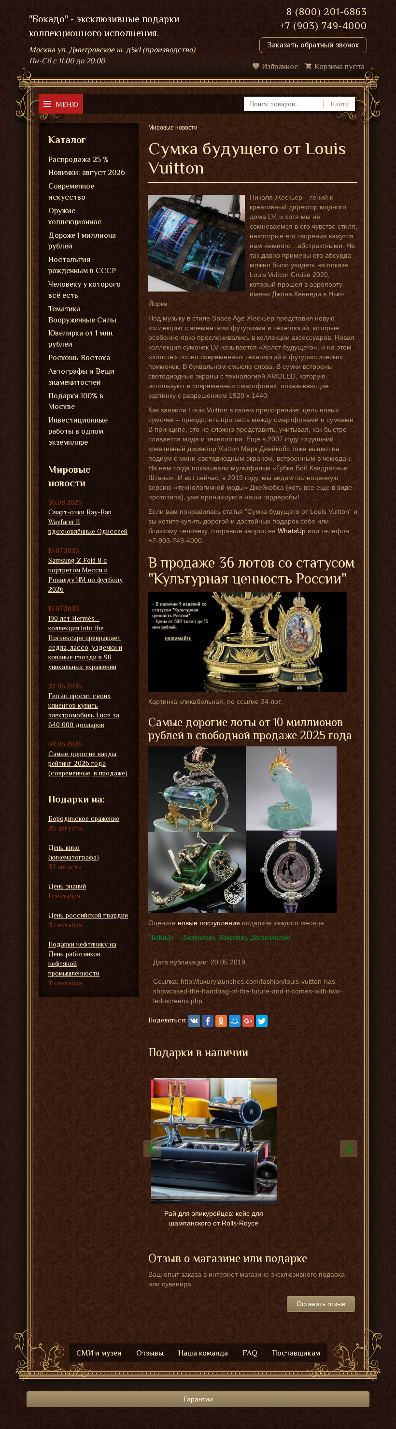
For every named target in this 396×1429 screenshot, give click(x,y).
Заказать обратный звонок (313, 45)
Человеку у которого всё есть (84, 290)
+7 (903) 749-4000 (323, 25)
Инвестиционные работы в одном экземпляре (78, 431)
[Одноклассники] (221, 1021)
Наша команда (203, 1353)
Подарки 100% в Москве (75, 401)
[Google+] (248, 1021)
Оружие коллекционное (74, 216)
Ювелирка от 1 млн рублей (80, 339)
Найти (339, 104)
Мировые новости (69, 476)
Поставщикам (296, 1353)
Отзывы (150, 1353)
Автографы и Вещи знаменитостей (81, 377)
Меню (67, 104)
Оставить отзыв (321, 1304)
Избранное (280, 66)
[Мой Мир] (234, 1021)
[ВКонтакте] (194, 1021)
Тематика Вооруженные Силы (82, 314)
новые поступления (209, 923)
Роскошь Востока (79, 357)
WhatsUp (292, 531)
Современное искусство (71, 192)
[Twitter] (262, 1021)
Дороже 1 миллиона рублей (82, 241)
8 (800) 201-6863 (326, 11)
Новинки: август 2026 (86, 172)
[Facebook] (207, 1021)
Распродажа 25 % (78, 159)
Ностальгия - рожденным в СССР (82, 265)
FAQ (249, 1353)
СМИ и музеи (99, 1353)
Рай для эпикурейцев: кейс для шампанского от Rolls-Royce (213, 1218)
